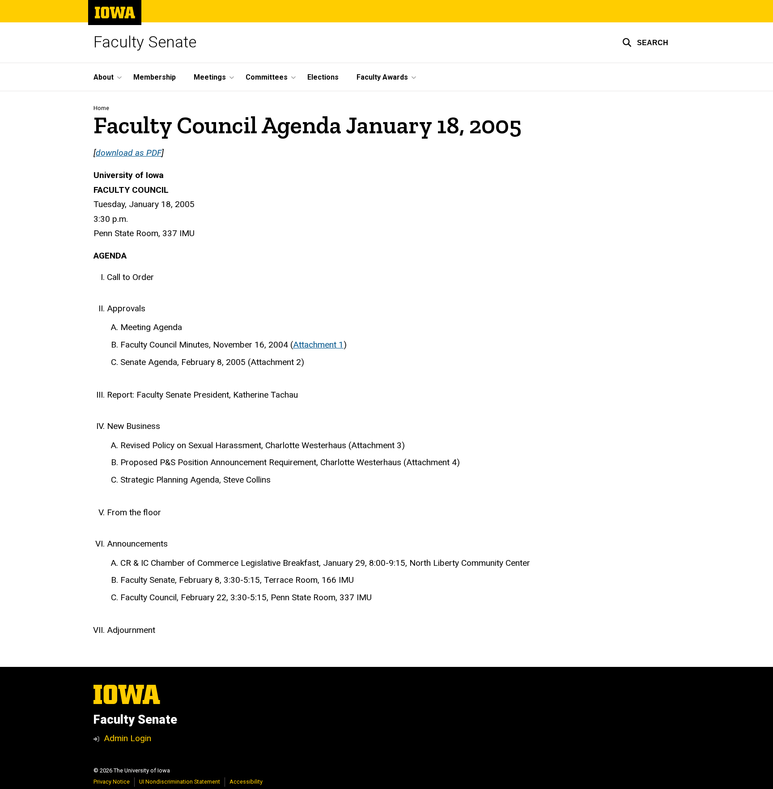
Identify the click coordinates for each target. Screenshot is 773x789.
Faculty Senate (144, 42)
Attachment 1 (318, 344)
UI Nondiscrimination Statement (179, 781)
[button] (645, 42)
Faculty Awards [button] (382, 77)
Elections (323, 77)
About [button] (103, 77)
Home (101, 108)
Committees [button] (267, 77)
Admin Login (127, 738)
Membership (154, 77)
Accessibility (246, 781)
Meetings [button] (210, 77)
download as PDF (128, 153)
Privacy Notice (111, 781)
